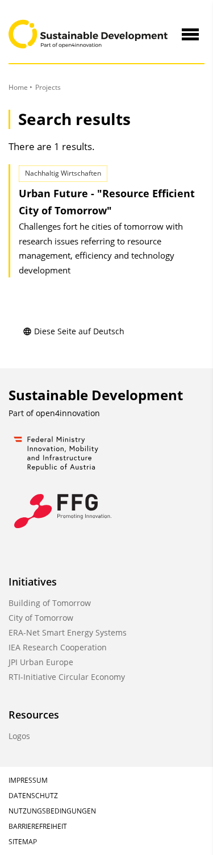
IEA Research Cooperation (58, 647)
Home (18, 87)
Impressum (28, 780)
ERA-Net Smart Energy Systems (68, 632)
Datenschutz (33, 795)
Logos (19, 736)
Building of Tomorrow (50, 602)
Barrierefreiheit (38, 826)
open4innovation (68, 413)
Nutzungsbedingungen (52, 811)
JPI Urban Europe (41, 662)
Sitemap (23, 841)
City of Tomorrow (41, 617)
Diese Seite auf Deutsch (79, 331)
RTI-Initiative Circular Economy (67, 676)
